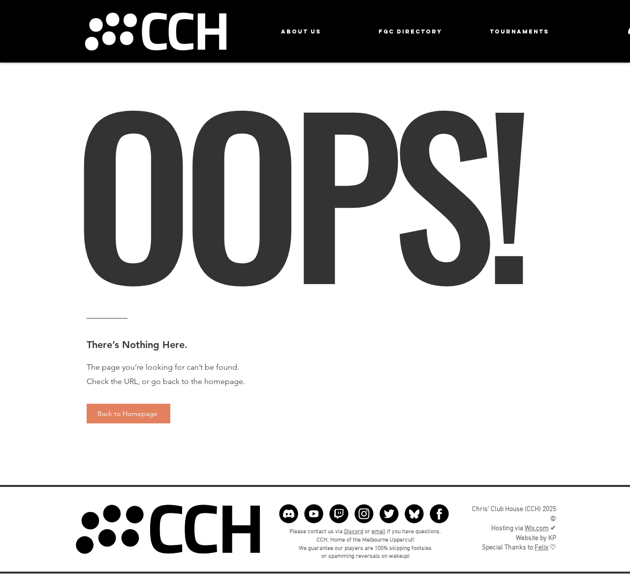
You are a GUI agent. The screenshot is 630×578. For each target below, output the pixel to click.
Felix (541, 548)
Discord (353, 531)
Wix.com (537, 528)
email (378, 531)
